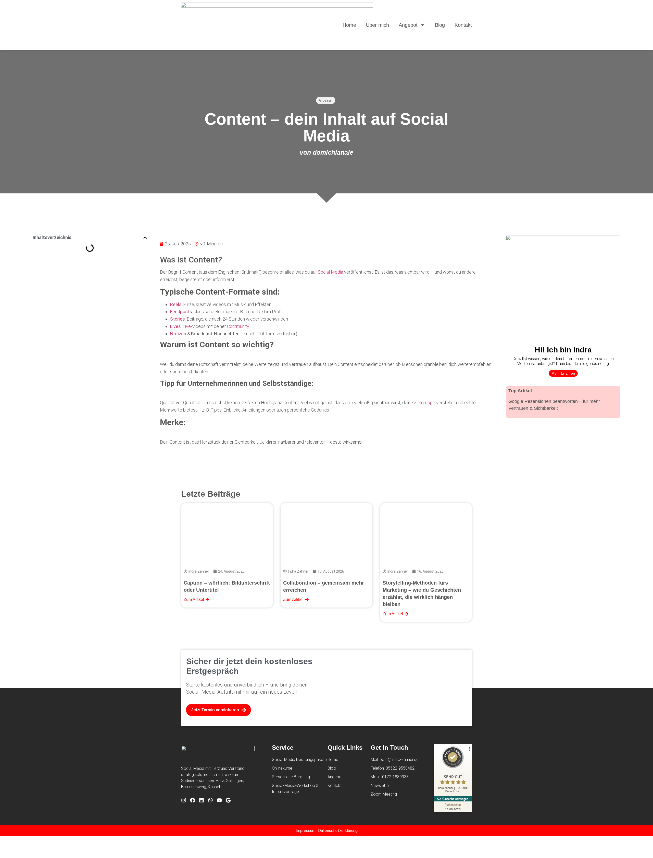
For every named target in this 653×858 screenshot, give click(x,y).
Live (187, 326)
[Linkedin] (201, 800)
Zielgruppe (424, 402)
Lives (175, 326)
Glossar (325, 100)
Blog (440, 25)
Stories (177, 319)
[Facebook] (192, 800)
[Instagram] (183, 800)
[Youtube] (219, 800)
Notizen (178, 333)
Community (238, 326)
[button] (145, 237)
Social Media (330, 272)
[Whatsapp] (210, 800)
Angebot (408, 25)
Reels (176, 304)
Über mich (377, 25)
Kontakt (463, 25)
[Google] (228, 800)
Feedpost (180, 311)
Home (349, 25)
